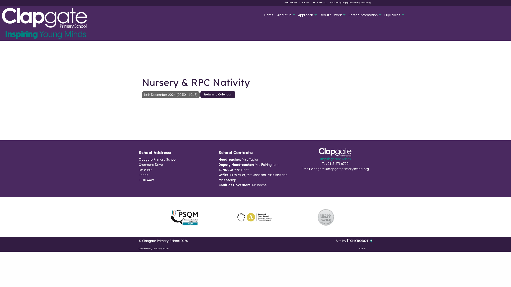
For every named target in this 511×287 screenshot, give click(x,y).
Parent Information (363, 15)
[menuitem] (268, 15)
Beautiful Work (331, 15)
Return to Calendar (218, 94)
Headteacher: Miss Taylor (297, 2)
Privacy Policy (161, 248)
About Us (284, 15)
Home (268, 15)
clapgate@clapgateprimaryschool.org (350, 2)
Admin (362, 248)
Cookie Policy (145, 248)
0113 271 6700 (320, 2)
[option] (184, 217)
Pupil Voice (392, 15)
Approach (305, 15)
